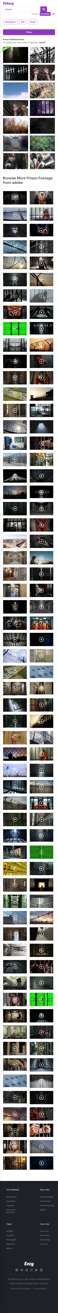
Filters (29, 32)
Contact (44, 1244)
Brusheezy (11, 1197)
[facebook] (17, 1270)
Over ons (44, 1231)
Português (11, 1239)
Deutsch (10, 1244)
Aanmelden (45, 14)
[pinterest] (26, 1270)
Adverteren (45, 1201)
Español (10, 1235)
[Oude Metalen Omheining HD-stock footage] (15, 143)
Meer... (9, 1248)
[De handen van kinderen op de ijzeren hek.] (42, 73)
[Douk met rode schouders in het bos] (42, 161)
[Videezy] (8, 3)
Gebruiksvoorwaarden (21, 1288)
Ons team (44, 1235)
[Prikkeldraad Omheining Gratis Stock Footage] (42, 55)
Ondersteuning (47, 1205)
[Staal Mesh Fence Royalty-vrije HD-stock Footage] (42, 126)
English (9, 1231)
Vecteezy (11, 1201)
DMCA (43, 1209)
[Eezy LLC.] (29, 1264)
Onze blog (45, 1239)
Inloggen (35, 14)
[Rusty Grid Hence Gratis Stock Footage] (42, 90)
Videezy (10, 1205)
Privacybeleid (40, 1288)
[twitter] (21, 1270)
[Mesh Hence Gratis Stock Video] (15, 126)
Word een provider (11, 1210)
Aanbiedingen (46, 1197)
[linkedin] (41, 1270)
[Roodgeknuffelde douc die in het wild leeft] (15, 161)
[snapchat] (36, 1270)
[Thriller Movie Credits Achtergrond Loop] (15, 55)
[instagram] (31, 1270)
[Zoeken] (43, 9)
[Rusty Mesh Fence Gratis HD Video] (42, 143)
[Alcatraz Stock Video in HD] (15, 90)
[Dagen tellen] (15, 73)
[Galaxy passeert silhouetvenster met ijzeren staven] (42, 108)
